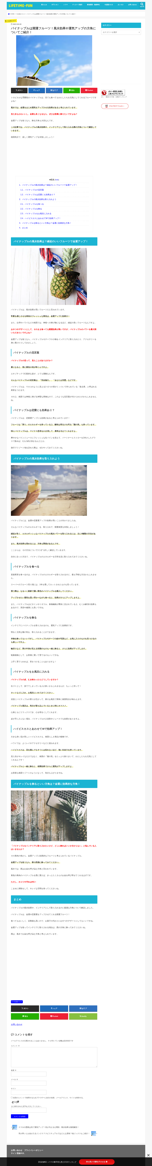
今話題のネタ (108, 4)
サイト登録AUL (17, 1153)
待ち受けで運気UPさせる (95, 1162)
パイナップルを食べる (32, 204)
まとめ (23, 228)
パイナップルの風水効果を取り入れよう (37, 199)
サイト (13, 1089)
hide (57, 180)
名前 (13, 1070)
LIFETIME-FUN (21, 5)
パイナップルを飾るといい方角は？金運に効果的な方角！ (45, 223)
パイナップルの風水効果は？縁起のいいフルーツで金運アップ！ (48, 185)
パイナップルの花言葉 (32, 190)
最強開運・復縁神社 (93, 4)
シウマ (65, 4)
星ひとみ (44, 4)
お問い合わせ (132, 4)
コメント (15, 1046)
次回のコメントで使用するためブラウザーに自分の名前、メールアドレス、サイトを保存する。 (48, 1098)
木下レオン (55, 4)
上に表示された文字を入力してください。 (27, 1106)
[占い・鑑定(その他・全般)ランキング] (113, 94)
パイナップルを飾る (31, 209)
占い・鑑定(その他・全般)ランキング (114, 97)
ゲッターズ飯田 (77, 4)
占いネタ (121, 4)
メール (14, 1079)
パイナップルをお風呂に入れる (36, 214)
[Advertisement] (54, 158)
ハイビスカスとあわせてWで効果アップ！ (40, 218)
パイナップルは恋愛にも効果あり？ (37, 195)
